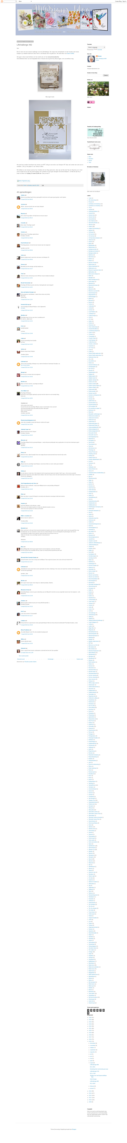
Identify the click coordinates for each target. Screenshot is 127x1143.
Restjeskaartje (92, 760)
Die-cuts (91, 368)
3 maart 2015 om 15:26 (27, 367)
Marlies (23, 580)
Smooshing (91, 830)
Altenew (91, 224)
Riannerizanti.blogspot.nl (27, 420)
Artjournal (91, 239)
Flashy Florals (92, 452)
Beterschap (91, 264)
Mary (22, 546)
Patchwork (91, 701)
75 (89, 207)
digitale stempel (93, 380)
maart (91, 1062)
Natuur (90, 664)
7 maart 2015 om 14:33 (27, 643)
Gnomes (91, 486)
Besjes (90, 260)
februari (92, 1086)
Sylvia (22, 349)
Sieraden (91, 806)
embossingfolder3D (94, 427)
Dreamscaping (92, 404)
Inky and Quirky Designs (27, 292)
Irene (22, 326)
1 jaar (90, 198)
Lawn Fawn (91, 601)
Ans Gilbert (24, 390)
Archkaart (91, 232)
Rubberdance (92, 781)
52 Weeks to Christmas (94, 205)
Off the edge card (93, 683)
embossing (91, 421)
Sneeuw (91, 834)
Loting (90, 624)
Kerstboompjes (92, 556)
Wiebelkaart (92, 976)
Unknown (23, 361)
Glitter (90, 480)
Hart (90, 499)
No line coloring (93, 675)
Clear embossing (93, 327)
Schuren (91, 792)
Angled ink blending (94, 228)
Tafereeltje (91, 883)
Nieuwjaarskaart (93, 673)
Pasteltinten (92, 700)
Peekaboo (91, 703)
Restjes (90, 758)
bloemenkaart (92, 292)
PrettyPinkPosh (92, 743)
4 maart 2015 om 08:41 (27, 552)
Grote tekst (91, 489)
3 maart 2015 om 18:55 (27, 398)
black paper (92, 281)
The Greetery (92, 904)
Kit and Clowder (93, 565)
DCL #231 (92, 1067)
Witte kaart (91, 986)
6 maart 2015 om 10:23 (27, 606)
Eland (90, 412)
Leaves (90, 605)
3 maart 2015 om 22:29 (27, 489)
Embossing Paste (93, 425)
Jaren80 (91, 539)
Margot (23, 372)
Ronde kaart (92, 772)
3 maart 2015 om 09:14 (27, 218)
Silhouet (91, 808)
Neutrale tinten (92, 669)
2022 (90, 1026)
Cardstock (91, 313)
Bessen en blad (93, 262)
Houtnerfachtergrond (94, 524)
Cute (90, 349)
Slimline (91, 827)
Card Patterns (92, 311)
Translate (99, 49)
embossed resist (93, 417)
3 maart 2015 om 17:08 (27, 386)
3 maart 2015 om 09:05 (27, 208)
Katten (90, 550)
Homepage (50, 659)
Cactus (90, 304)
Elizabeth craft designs (94, 414)
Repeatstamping (93, 756)
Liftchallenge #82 (94, 1081)
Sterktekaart (92, 866)
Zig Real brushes (93, 997)
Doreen (23, 264)
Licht (90, 611)
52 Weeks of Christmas (94, 204)
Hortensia (91, 520)
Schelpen (91, 787)
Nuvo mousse (92, 679)
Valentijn (91, 936)
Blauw (90, 287)
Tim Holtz (91, 910)
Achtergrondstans (93, 211)
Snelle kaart (92, 838)
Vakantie (91, 931)
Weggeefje (91, 972)
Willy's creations (25, 515)
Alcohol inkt (91, 217)
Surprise (91, 880)
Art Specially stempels (94, 238)
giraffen (90, 474)
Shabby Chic (92, 800)
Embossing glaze (93, 423)
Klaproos (91, 567)
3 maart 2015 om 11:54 (27, 299)
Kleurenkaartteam (93, 578)
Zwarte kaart (92, 1003)
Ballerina (91, 255)
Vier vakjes (91, 950)
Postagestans (92, 736)
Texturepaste (92, 902)
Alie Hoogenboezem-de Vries (28, 483)
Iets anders (91, 531)
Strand (90, 870)
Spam (90, 844)
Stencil (90, 859)
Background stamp (93, 251)
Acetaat (90, 209)
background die (93, 249)
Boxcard (91, 300)
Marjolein (23, 528)
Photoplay (91, 713)
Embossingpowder (93, 431)
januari (92, 1088)
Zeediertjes (91, 995)
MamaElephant (92, 631)
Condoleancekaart (93, 330)
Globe (90, 482)
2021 (90, 1028)
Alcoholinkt (91, 219)
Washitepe (91, 963)
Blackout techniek (93, 285)
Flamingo (91, 450)
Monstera (91, 656)
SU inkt (90, 878)
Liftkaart (91, 618)
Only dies (91, 688)
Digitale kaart (92, 378)
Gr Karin (23, 308)
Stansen (91, 853)
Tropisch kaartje (93, 917)
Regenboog (92, 751)
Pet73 (22, 611)
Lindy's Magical (92, 622)
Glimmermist (92, 478)
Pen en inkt (91, 705)
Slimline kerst (92, 828)
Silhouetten (91, 815)
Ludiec (90, 626)
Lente (90, 607)
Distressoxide (92, 391)
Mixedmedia (92, 654)
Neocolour (91, 667)
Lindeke (23, 620)
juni (91, 1056)
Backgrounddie (92, 253)
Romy (22, 452)
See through (92, 798)
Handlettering (92, 497)
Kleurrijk (91, 582)
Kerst (90, 552)
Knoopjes (91, 588)
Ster (90, 864)
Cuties (90, 351)
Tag (89, 885)
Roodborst (91, 773)
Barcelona (91, 256)
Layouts (91, 603)
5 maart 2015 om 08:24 (27, 585)
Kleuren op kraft (93, 575)
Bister (90, 275)
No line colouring (93, 677)
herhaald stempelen (94, 510)
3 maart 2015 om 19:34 (27, 415)
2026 (90, 1017)
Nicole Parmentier (25, 283)
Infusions (91, 535)
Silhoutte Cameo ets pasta (95, 817)
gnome (90, 484)
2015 (90, 1041)
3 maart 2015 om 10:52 (27, 278)
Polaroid (91, 728)
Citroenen (91, 325)
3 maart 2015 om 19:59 (27, 424)
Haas (90, 493)
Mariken (23, 315)
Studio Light (92, 876)
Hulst (90, 525)
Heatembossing (93, 501)
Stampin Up (92, 849)
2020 (90, 1030)
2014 (90, 1091)
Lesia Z (90, 609)
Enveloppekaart (93, 436)
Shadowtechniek (93, 802)
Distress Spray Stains (94, 385)
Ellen (22, 494)
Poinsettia (91, 726)
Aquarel (91, 230)
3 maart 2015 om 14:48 (27, 356)
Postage (91, 734)
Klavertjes (91, 569)
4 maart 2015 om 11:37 (27, 561)
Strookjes (91, 874)
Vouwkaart (91, 959)
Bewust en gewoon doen (95, 270)
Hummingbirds (92, 527)
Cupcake (91, 346)
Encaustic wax (92, 434)
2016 (90, 1039)
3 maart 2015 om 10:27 (27, 268)
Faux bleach (92, 444)
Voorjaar (91, 957)
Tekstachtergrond (93, 895)
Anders (90, 226)
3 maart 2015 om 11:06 (27, 287)
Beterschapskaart (93, 266)
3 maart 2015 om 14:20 (27, 344)
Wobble (91, 987)
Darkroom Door (92, 357)
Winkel (90, 978)
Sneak (90, 832)
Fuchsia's (91, 463)
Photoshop (91, 715)
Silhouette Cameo (93, 811)
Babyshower (92, 247)
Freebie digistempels (94, 459)
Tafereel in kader (93, 881)
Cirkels (90, 323)
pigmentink (91, 717)
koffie (90, 590)
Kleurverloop (92, 586)
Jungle (90, 546)
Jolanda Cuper (25, 429)
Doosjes (91, 399)
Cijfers (90, 321)
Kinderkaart (91, 563)
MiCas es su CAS (93, 645)
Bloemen (91, 289)
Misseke (23, 440)
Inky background (93, 537)
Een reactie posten (24, 656)
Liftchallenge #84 (94, 1064)
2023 (90, 1024)
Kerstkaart (91, 558)
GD (89, 465)
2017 (90, 1037)
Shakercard (91, 804)
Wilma (22, 639)
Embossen (91, 419)
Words (90, 989)
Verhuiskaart (92, 942)
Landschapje (92, 599)
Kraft (90, 594)
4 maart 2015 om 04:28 (27, 523)
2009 (90, 1102)
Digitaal (91, 374)
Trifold (90, 915)
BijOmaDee (91, 272)
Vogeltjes (91, 955)
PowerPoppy (92, 741)
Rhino (90, 766)
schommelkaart (92, 789)
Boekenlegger (92, 296)
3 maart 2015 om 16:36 (27, 376)
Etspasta (91, 438)
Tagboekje (91, 887)
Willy (22, 462)
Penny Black (92, 707)
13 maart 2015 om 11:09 (27, 652)
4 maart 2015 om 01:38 (27, 510)
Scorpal (91, 794)
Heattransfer (92, 503)
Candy (90, 308)
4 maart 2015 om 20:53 (27, 575)
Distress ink (91, 381)
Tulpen (90, 923)
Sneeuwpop (92, 836)
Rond (90, 770)
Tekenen (91, 893)
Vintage (91, 952)
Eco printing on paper (94, 408)
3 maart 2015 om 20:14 (27, 447)
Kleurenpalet (92, 580)
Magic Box (91, 628)
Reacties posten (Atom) (30, 661)
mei (91, 1058)
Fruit (90, 461)
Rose (90, 777)
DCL (90, 359)
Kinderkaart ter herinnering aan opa (99, 1069)
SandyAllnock (92, 785)
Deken (90, 363)
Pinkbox (91, 722)
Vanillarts (91, 938)
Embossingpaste (93, 429)
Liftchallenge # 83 (94, 1071)
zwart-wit (91, 1001)
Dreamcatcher (92, 402)
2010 (90, 1099)
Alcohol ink (91, 215)
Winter (90, 980)
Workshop (91, 991)
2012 (90, 1095)
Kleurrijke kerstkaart (94, 584)
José (22, 273)
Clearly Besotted (93, 328)
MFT (90, 643)
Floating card (92, 453)
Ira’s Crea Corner (25, 365)
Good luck (91, 488)
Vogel (90, 953)
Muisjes (91, 660)
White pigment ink (93, 974)
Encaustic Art (92, 433)
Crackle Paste (92, 338)
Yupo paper (91, 993)
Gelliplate (91, 467)
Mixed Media (92, 652)
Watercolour (92, 969)
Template (91, 898)
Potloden (91, 739)
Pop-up (90, 732)
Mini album (91, 647)
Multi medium (92, 662)
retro (90, 762)
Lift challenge (92, 613)
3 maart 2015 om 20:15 (27, 456)
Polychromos (92, 730)
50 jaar (90, 202)
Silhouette (91, 810)
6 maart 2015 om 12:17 (27, 615)
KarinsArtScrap (25, 304)
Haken (90, 495)
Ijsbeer (90, 533)
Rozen (90, 779)
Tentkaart (91, 900)
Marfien (23, 381)
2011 (90, 1097)
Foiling (90, 455)
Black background (93, 279)
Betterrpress (92, 268)
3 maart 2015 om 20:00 (27, 435)
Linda (22, 338)
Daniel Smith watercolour (95, 355)
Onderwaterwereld (93, 686)
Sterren (90, 868)
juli (91, 1054)
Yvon (90, 162)
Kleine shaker (92, 571)
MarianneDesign (93, 635)
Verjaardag (91, 944)
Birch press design (93, 274)
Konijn (90, 592)
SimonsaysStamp (93, 823)
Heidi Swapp (93, 1079)
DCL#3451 (91, 361)
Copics (90, 332)
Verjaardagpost (92, 946)
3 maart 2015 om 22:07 (27, 478)
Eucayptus (91, 440)
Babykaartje (92, 245)
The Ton (91, 906)
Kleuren (91, 573)
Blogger (74, 1129)
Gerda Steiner (92, 469)
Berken (90, 258)
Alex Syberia (92, 221)
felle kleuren (92, 448)
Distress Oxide (92, 383)
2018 (90, 1035)
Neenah (91, 666)
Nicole (90, 160)
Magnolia (91, 630)
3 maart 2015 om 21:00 (27, 466)
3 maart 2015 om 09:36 (27, 250)
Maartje (23, 213)
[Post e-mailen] (42, 185)
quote (90, 749)
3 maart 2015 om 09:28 (27, 238)
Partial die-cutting (93, 698)
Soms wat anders (93, 842)
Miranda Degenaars (94, 650)
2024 (90, 1022)
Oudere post (80, 659)
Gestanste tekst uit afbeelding (96, 472)
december (93, 1043)
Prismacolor (92, 745)
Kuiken (90, 595)
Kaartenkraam (25, 243)
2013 (90, 1093)
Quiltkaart (91, 747)
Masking (91, 637)
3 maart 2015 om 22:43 (27, 498)
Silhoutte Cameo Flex (94, 819)
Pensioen (91, 709)
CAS (90, 317)
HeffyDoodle (92, 505)
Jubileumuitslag (93, 544)
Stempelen (91, 855)
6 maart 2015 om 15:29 (27, 625)
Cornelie (23, 223)
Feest (90, 446)
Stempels (91, 857)
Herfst (90, 508)
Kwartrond (91, 597)
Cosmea (91, 334)
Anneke (23, 232)
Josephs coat (92, 541)
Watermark (91, 970)
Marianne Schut (25, 589)
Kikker (90, 559)
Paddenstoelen (92, 692)
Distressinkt (91, 389)
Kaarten (91, 548)
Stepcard (91, 862)
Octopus (91, 681)
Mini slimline (92, 648)
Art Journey (91, 236)
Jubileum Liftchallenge (94, 542)
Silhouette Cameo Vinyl (95, 813)
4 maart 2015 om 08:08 (27, 541)
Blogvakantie (92, 294)
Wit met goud (92, 982)
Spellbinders (92, 845)
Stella (22, 471)
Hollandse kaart (93, 518)
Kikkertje (91, 561)
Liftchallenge (92, 614)
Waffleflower (92, 961)
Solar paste (91, 840)
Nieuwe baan (92, 671)
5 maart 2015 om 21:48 (27, 595)
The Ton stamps (93, 908)
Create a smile (92, 344)
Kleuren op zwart (93, 576)
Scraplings (91, 796)
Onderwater (92, 685)
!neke (22, 255)
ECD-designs (92, 406)
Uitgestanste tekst (93, 927)
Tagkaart (91, 889)
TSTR (90, 919)
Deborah (23, 648)
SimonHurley (92, 821)
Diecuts (90, 370)
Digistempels (92, 372)
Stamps (90, 851)
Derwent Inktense (93, 364)
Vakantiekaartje (92, 933)
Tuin (90, 921)
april (91, 1060)
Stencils (91, 861)
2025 (90, 1019)
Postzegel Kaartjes (93, 738)
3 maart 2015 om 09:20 (27, 227)
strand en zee (92, 872)
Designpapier (92, 366)
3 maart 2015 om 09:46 (27, 259)
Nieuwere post (21, 659)
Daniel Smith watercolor (95, 353)
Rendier (91, 753)
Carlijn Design (92, 315)
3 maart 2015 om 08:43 (27, 199)
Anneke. (23, 600)
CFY (90, 319)
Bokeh (90, 298)
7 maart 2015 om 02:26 (27, 634)
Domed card (92, 393)
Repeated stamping (94, 755)
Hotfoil (90, 522)
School (90, 791)
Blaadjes (91, 277)
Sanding (91, 783)
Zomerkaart (91, 999)
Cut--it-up (91, 347)
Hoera (90, 516)
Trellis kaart (91, 914)
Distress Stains (92, 387)
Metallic (91, 639)
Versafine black (92, 948)
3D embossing (92, 200)
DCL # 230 (92, 1073)
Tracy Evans (92, 912)
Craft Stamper (92, 340)
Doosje (90, 397)
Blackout (91, 283)
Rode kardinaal (92, 768)
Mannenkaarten (93, 633)
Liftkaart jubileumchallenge (95, 620)
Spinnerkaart (92, 847)
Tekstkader (91, 897)
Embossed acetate (93, 416)
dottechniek (91, 400)
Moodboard (91, 658)
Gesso (90, 471)
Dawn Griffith (70, 53)
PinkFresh (91, 724)
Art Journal (91, 234)
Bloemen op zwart (93, 291)
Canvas (91, 309)
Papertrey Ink (92, 696)
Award (90, 241)
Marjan (100, 56)
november (93, 1045)
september (93, 1049)
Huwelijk (91, 529)
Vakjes (90, 934)
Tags (90, 891)
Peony (90, 711)
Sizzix (90, 825)
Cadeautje (91, 306)
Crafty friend (92, 342)
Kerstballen (91, 554)
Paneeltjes (91, 694)
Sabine (23, 195)
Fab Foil (91, 442)
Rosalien (91, 158)
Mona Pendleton (25, 630)
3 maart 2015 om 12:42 (27, 321)
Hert (90, 512)
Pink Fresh (91, 720)
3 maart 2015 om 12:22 (27, 310)
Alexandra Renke (93, 222)
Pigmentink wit (92, 719)
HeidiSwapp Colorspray (95, 506)
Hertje (90, 514)
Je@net (23, 204)
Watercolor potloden (94, 967)
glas (90, 476)
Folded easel (92, 457)
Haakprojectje (92, 491)
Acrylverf (91, 213)
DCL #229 (92, 1083)
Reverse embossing (94, 764)
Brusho (90, 302)
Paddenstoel (92, 690)
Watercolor (91, 965)
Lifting (90, 616)
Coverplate (91, 336)
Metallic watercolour (94, 641)
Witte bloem (92, 984)
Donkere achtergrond (94, 395)
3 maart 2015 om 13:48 (27, 333)
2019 (90, 1032)
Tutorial (90, 925)
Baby (90, 243)
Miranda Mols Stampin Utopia (28, 557)
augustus (92, 1052)
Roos (90, 775)
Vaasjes (91, 929)
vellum (90, 940)
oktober (92, 1047)
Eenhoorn (91, 410)
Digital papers (92, 376)
